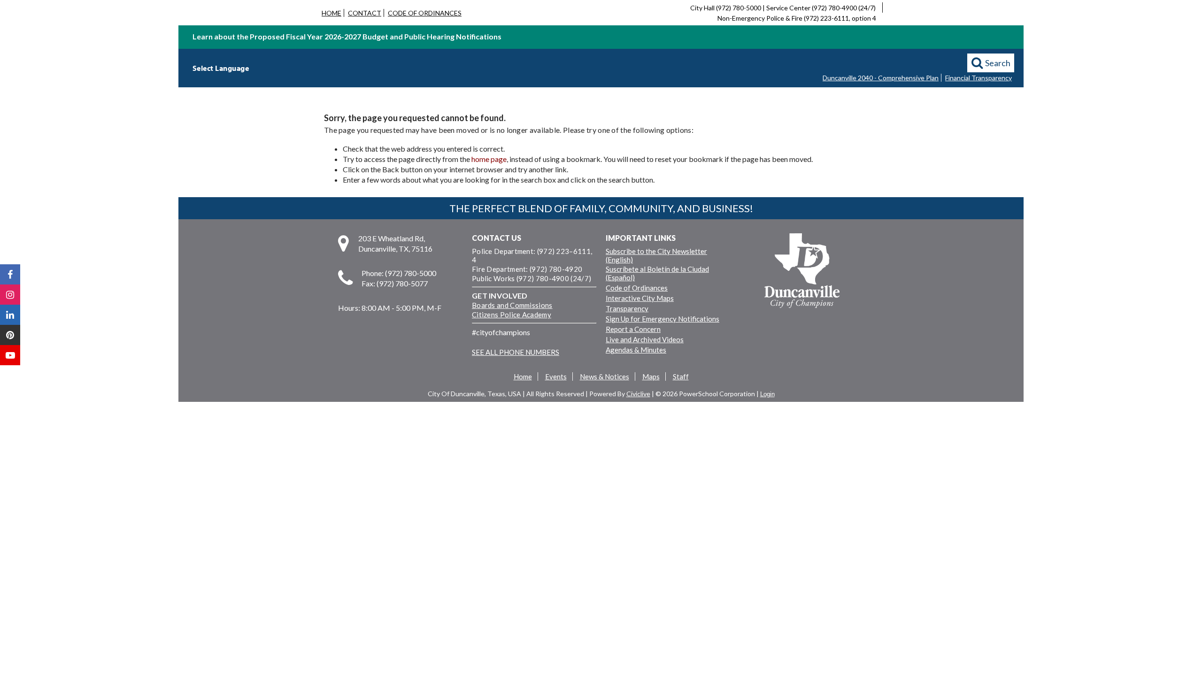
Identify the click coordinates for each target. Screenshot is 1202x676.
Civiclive (638, 394)
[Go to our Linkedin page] (10, 315)
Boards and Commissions (512, 305)
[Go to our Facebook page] (10, 274)
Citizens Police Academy (511, 314)
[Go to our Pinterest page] (10, 335)
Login (767, 394)
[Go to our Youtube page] (10, 355)
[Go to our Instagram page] (10, 294)
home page (489, 158)
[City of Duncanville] (802, 271)
